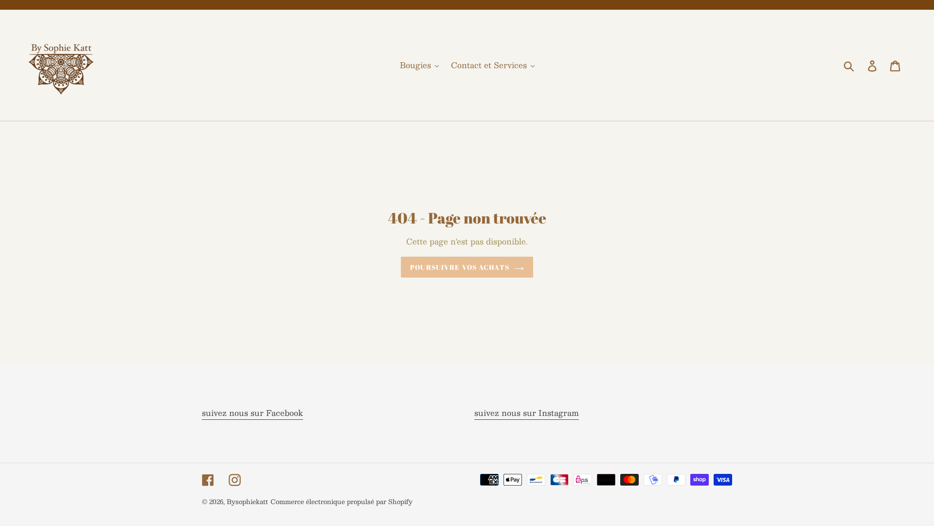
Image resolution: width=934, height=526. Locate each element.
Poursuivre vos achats (459, 267)
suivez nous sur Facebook (252, 412)
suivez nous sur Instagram (526, 412)
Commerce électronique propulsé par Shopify (341, 501)
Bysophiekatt (247, 501)
